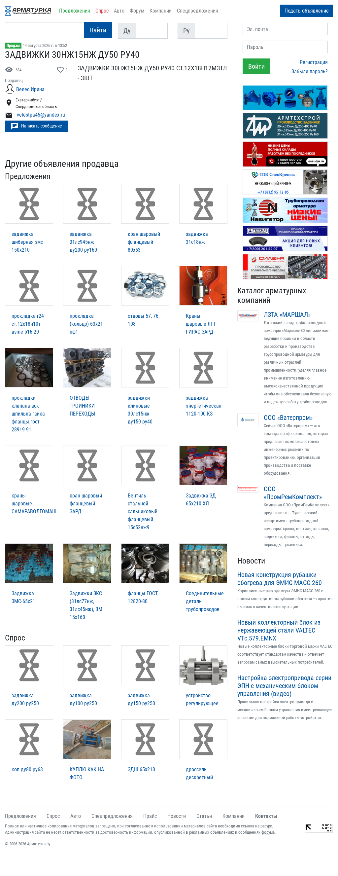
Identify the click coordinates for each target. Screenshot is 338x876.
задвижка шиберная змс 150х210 (27, 242)
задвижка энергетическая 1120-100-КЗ (203, 406)
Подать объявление (307, 11)
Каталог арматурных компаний (271, 295)
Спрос (102, 11)
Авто (119, 11)
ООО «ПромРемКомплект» (293, 493)
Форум (137, 11)
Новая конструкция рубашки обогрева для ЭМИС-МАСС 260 (279, 579)
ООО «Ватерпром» (288, 417)
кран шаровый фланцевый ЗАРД (86, 504)
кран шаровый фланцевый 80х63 (144, 242)
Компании (161, 11)
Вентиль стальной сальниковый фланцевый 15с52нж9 (142, 511)
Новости (251, 561)
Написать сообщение (36, 126)
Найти (97, 30)
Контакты (266, 816)
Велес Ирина (30, 89)
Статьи (204, 816)
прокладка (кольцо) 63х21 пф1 (86, 324)
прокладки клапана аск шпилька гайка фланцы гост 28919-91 (28, 414)
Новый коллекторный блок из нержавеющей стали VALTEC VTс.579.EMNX (279, 630)
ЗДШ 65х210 (141, 769)
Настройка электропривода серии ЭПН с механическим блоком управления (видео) (284, 686)
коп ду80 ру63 (27, 769)
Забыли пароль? (309, 71)
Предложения (74, 11)
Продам (13, 45)
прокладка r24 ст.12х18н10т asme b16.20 (28, 324)
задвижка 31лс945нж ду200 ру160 (83, 242)
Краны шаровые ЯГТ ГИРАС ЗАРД (201, 324)
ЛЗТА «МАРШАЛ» (287, 314)
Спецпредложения (197, 11)
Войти (256, 66)
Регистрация (314, 62)
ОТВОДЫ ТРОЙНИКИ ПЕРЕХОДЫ (82, 406)
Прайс (150, 816)
